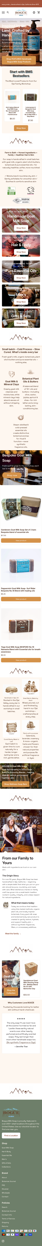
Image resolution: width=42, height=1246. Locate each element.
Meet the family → (13, 933)
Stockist (5, 1189)
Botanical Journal (9, 1181)
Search (4, 1207)
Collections (6, 1167)
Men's (4, 1159)
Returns (5, 1226)
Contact (5, 1197)
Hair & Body (6, 1151)
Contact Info (7, 1215)
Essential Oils (7, 1155)
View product (21, 540)
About (4, 1177)
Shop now (12, 475)
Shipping (5, 1222)
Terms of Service (8, 1219)
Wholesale (6, 1193)
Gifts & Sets (6, 1163)
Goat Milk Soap (8, 1148)
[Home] (21, 12)
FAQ (3, 1185)
